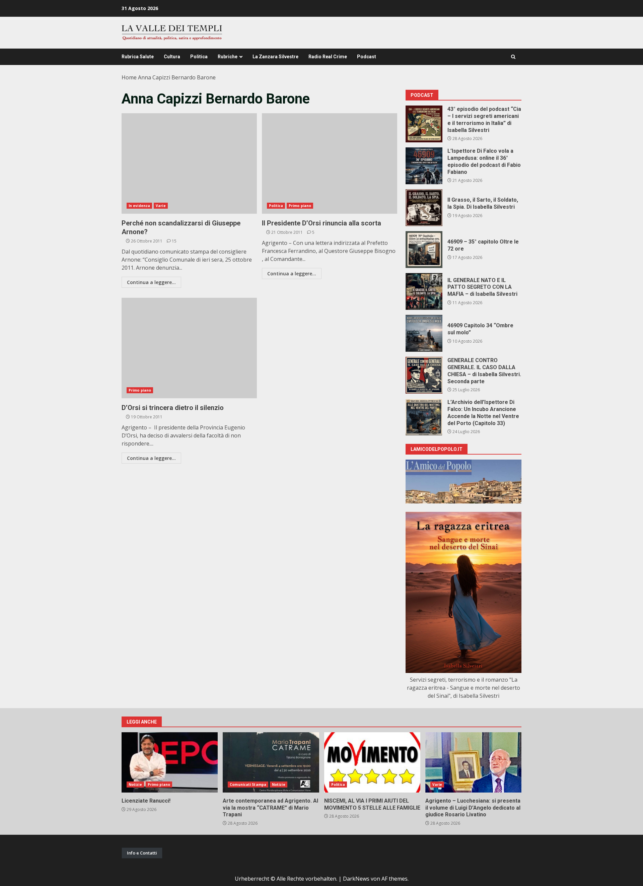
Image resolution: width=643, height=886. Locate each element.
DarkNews (356, 878)
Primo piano (300, 205)
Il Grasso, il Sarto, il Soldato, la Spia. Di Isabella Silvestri (424, 207)
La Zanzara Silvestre (275, 56)
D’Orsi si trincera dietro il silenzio (189, 348)
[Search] (513, 56)
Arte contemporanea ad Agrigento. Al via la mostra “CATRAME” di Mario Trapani (271, 762)
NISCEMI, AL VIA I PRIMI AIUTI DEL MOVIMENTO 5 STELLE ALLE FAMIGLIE (372, 762)
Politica (199, 56)
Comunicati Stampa (248, 784)
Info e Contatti (142, 853)
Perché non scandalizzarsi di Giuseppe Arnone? (189, 163)
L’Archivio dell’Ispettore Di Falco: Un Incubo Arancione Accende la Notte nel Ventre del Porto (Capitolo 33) (424, 417)
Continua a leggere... (151, 282)
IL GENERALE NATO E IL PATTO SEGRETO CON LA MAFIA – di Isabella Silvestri (424, 291)
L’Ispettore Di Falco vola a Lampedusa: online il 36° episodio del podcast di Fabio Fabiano (424, 165)
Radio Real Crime (327, 56)
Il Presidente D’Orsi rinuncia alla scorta (329, 163)
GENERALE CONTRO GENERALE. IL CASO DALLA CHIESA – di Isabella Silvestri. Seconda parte (424, 375)
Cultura (172, 56)
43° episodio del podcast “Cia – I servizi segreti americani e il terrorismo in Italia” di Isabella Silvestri (424, 124)
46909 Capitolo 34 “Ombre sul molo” (424, 333)
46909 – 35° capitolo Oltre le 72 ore (424, 249)
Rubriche (227, 56)
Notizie (135, 784)
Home (129, 77)
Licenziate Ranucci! (170, 762)
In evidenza (139, 205)
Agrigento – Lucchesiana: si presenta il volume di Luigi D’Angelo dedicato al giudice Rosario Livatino (473, 762)
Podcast (366, 56)
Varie (161, 205)
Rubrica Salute (138, 56)
